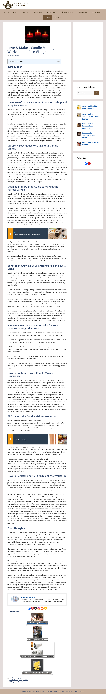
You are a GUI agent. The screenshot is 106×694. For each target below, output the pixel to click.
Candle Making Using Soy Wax (18, 680)
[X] (35, 608)
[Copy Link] (45, 608)
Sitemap (82, 691)
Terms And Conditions (64, 691)
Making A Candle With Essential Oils (20, 682)
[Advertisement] (72, 4)
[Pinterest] (32, 608)
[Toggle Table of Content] (57, 61)
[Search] (96, 93)
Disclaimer (75, 691)
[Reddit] (42, 608)
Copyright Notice (43, 691)
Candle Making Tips (15, 678)
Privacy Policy (53, 691)
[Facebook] (29, 608)
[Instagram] (38, 608)
